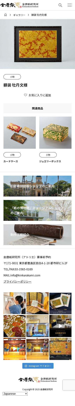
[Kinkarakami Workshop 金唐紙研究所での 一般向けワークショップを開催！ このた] (60, 303)
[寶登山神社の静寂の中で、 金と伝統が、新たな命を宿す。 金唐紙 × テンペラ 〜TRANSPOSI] (14, 349)
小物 (12, 76)
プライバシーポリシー (17, 281)
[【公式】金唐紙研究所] (19, 5)
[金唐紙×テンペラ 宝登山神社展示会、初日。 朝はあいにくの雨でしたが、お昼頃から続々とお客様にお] (37, 349)
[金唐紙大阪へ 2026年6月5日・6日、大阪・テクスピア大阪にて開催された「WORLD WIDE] (60, 326)
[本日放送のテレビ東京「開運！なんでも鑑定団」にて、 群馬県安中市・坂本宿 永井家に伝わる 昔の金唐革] (60, 349)
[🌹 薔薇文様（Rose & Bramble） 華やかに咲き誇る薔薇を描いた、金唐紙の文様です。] (14, 326)
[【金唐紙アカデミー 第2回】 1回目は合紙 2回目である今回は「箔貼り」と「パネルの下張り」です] (14, 303)
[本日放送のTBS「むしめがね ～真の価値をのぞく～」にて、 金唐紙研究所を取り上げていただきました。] (37, 326)
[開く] (69, 5)
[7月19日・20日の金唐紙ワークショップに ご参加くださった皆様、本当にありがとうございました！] (37, 303)
